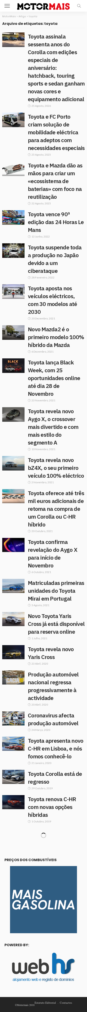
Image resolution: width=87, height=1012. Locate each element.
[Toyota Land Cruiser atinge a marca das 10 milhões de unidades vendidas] (13, 835)
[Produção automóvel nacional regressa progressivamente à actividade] (13, 677)
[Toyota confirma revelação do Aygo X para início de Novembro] (13, 545)
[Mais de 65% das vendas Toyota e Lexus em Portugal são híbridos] (13, 909)
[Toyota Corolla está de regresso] (13, 777)
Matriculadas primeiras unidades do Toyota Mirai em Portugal (56, 590)
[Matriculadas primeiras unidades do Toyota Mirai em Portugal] (13, 586)
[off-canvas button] (7, 6)
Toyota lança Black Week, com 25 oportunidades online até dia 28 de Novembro (54, 378)
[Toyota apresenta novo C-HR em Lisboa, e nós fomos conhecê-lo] (13, 744)
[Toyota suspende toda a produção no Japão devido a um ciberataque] (13, 250)
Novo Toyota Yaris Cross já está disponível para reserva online (56, 623)
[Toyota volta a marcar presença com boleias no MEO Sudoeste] (13, 876)
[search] (79, 6)
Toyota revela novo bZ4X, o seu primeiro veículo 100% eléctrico (56, 467)
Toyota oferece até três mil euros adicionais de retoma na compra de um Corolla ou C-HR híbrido (56, 508)
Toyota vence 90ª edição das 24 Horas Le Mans (56, 221)
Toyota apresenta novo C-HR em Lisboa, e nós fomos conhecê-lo (55, 748)
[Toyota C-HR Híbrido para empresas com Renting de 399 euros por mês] (13, 950)
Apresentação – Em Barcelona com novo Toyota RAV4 (52, 996)
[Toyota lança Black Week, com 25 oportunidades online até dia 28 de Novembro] (13, 365)
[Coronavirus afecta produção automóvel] (13, 718)
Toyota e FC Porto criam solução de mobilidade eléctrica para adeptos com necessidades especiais (56, 132)
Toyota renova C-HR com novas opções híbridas (52, 806)
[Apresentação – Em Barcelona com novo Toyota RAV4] (13, 991)
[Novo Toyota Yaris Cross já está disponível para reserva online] (13, 619)
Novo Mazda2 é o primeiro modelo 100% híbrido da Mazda (56, 337)
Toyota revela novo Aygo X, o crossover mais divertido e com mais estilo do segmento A (53, 426)
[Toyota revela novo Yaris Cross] (13, 652)
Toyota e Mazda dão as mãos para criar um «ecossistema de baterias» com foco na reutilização (55, 181)
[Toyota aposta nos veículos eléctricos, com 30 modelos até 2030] (13, 291)
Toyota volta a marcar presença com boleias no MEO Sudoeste (54, 880)
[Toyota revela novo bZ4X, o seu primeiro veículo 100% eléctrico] (13, 463)
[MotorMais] (43, 5)
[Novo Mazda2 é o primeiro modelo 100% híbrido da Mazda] (13, 332)
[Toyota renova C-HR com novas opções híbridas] (13, 802)
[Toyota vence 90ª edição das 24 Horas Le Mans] (13, 217)
